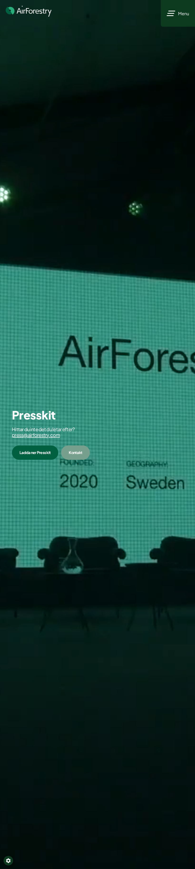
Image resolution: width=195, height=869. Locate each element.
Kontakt (75, 452)
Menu (183, 13)
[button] (8, 860)
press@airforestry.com (36, 435)
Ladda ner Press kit (35, 452)
